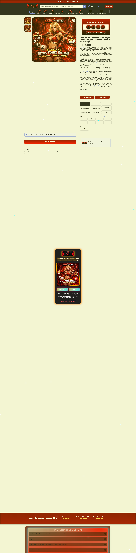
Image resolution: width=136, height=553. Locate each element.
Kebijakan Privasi (64, 301)
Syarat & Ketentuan (71, 301)
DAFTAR (62, 289)
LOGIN (74, 289)
